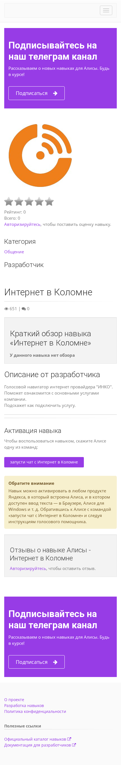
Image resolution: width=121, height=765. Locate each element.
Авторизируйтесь (22, 224)
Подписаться (32, 93)
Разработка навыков (24, 705)
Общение (14, 251)
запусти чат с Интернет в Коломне (44, 462)
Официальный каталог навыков (35, 739)
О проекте (14, 699)
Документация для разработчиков (38, 745)
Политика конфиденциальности (35, 711)
